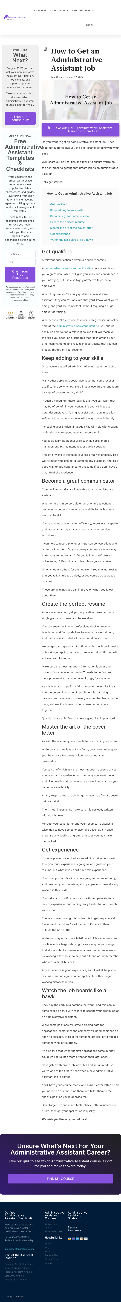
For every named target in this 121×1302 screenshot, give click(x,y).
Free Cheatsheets (82, 10)
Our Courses (57, 10)
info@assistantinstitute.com (19, 1249)
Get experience (60, 233)
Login (89, 25)
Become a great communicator (70, 216)
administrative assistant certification (69, 268)
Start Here (40, 10)
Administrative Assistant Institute (78, 326)
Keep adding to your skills (66, 210)
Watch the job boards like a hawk (71, 239)
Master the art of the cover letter (71, 227)
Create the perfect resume (67, 222)
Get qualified (58, 204)
